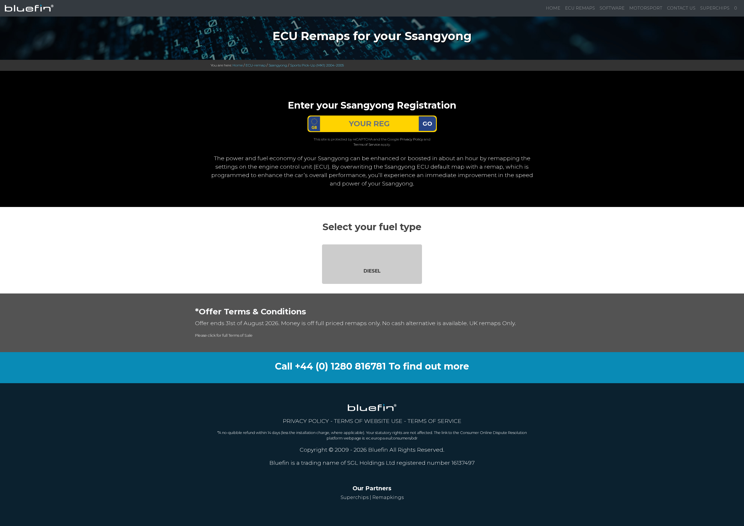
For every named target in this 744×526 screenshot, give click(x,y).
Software (612, 8)
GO (427, 123)
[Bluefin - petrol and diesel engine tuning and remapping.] (29, 8)
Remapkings (388, 497)
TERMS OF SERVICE (434, 420)
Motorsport (645, 8)
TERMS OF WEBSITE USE (368, 420)
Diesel (372, 271)
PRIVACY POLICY (306, 420)
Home (553, 8)
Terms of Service (366, 144)
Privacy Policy (411, 139)
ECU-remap (256, 65)
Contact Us (681, 8)
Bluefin (378, 449)
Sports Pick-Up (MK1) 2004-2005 (317, 65)
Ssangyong (278, 65)
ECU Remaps (580, 8)
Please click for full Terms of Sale (224, 335)
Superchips (714, 8)
